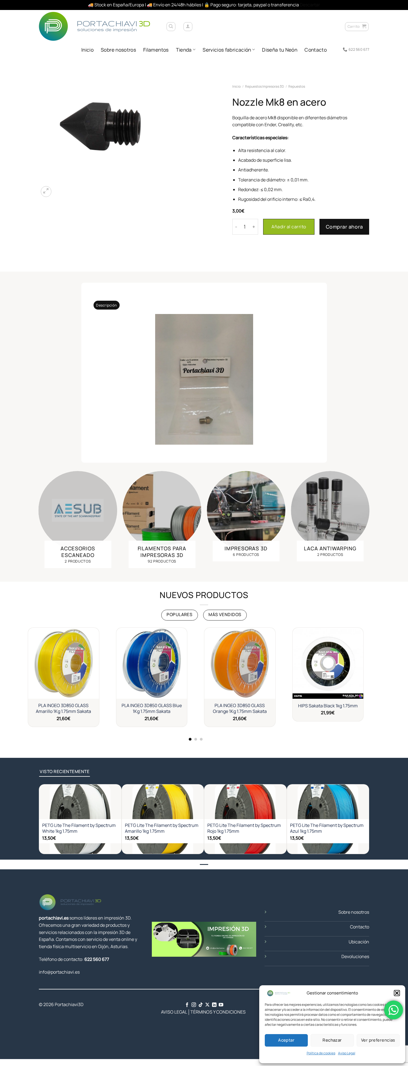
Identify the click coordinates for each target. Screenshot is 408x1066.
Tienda (184, 49)
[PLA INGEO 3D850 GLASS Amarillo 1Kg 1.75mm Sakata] (63, 663)
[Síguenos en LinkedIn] (214, 1004)
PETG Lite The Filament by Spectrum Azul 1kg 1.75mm (327, 828)
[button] (397, 993)
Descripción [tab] (106, 305)
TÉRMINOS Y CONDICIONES (218, 1012)
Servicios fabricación (227, 49)
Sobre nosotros (118, 49)
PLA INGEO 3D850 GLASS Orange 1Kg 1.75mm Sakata (240, 708)
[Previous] (33, 521)
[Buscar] (171, 26)
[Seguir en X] (207, 1004)
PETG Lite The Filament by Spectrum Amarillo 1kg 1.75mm (161, 828)
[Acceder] (187, 26)
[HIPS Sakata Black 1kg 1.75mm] (328, 663)
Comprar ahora (344, 226)
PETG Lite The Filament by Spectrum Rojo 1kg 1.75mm (244, 828)
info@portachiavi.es (59, 972)
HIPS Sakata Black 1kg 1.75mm (328, 706)
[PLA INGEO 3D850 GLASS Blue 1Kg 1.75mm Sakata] (151, 663)
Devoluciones (355, 956)
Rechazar (332, 1040)
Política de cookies (321, 1053)
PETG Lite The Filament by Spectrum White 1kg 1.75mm (79, 828)
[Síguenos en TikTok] (200, 1004)
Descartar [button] (310, 5)
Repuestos (296, 86)
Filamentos (156, 49)
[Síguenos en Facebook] (187, 1004)
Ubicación (359, 942)
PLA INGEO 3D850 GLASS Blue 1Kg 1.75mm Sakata (152, 708)
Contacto (315, 49)
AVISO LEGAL (169, 1012)
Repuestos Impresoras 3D (264, 86)
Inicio (87, 49)
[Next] (375, 521)
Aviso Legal (346, 1053)
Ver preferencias (378, 1040)
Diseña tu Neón (279, 49)
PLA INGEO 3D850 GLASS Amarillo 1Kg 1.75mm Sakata (63, 708)
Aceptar (286, 1040)
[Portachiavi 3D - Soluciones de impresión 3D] (98, 26)
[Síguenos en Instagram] (194, 1004)
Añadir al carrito (288, 227)
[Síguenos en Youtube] (221, 1004)
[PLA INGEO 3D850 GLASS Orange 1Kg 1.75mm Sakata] (239, 663)
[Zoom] (46, 191)
